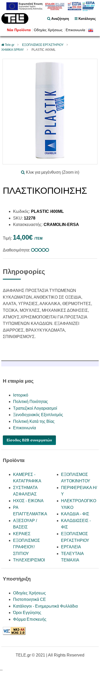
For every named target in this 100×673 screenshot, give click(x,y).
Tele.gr (9, 45)
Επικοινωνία (75, 30)
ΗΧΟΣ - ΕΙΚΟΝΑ (28, 501)
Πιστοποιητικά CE (29, 599)
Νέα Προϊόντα (19, 30)
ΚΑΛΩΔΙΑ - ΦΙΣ (75, 514)
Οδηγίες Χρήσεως (48, 30)
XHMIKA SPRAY (12, 50)
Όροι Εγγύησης (27, 612)
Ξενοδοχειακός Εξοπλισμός (38, 415)
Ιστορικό (20, 395)
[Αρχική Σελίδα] (14, 22)
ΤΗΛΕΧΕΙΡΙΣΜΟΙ (29, 560)
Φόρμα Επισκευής (29, 619)
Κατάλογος (86, 19)
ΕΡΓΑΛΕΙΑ (71, 547)
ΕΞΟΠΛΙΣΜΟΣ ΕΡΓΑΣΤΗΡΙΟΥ (43, 45)
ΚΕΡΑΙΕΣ (22, 534)
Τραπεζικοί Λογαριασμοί (35, 408)
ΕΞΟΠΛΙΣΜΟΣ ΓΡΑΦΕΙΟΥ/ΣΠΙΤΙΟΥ (26, 547)
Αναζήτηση (59, 19)
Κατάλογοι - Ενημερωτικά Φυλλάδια (45, 606)
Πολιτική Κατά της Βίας (34, 421)
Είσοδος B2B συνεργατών (29, 440)
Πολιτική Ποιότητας (30, 401)
